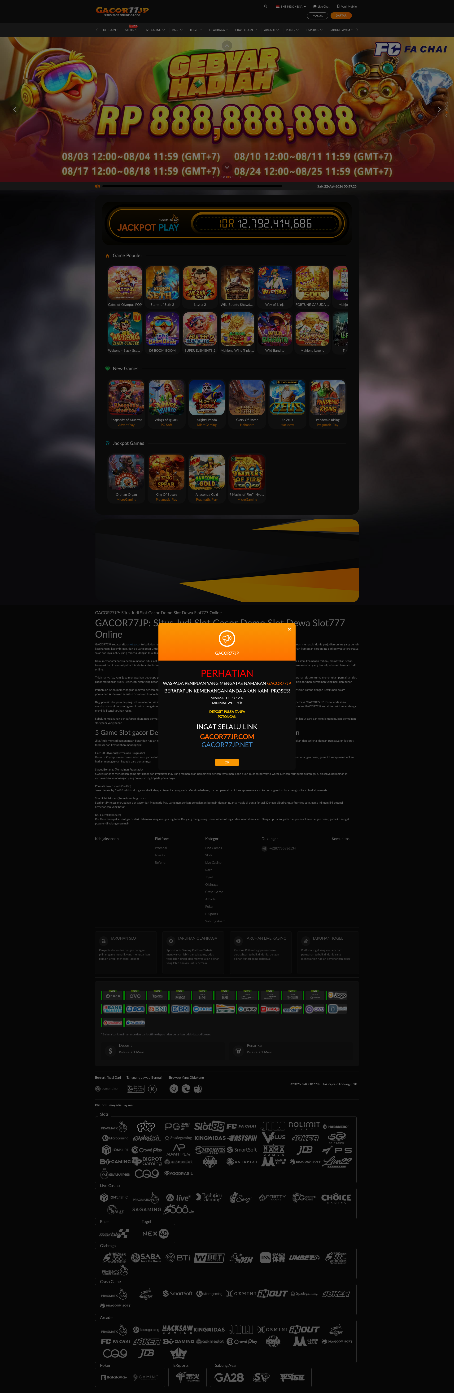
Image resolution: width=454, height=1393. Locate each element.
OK (227, 762)
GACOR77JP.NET (227, 745)
